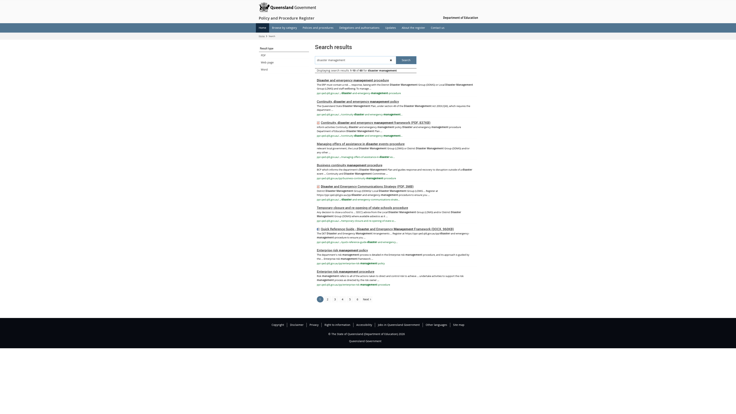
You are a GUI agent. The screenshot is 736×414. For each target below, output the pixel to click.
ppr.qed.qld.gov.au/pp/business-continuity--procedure (356, 178)
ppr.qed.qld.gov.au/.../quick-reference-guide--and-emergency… (357, 242)
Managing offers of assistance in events (361, 144)
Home (262, 36)
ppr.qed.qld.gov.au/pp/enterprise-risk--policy (351, 263)
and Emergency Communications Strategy (367, 186)
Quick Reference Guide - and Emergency (387, 229)
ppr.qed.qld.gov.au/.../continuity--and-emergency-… (359, 114)
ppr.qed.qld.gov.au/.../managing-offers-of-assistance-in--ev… (356, 157)
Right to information (337, 325)
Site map (458, 325)
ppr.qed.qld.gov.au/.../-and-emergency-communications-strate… (358, 199)
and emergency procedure (353, 80)
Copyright (278, 325)
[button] (284, 48)
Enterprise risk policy (342, 250)
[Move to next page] (367, 299)
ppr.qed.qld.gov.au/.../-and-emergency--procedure (359, 93)
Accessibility (364, 325)
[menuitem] (262, 28)
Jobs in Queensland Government (399, 325)
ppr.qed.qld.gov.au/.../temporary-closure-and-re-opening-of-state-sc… (356, 221)
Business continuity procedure (349, 165)
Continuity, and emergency (358, 101)
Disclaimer (297, 325)
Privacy (314, 325)
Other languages (436, 325)
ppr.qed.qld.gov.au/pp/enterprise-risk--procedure (353, 284)
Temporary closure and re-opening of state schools (362, 207)
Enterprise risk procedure (345, 271)
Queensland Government (365, 341)
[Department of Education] (460, 17)
